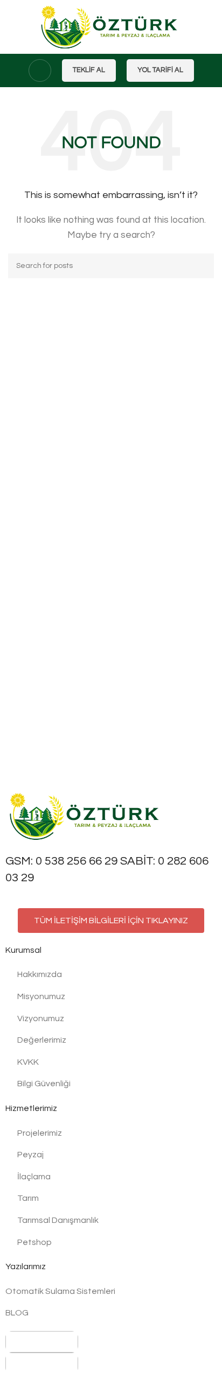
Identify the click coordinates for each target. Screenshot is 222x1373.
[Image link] (86, 815)
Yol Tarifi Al (160, 70)
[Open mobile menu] (40, 70)
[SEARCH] (201, 265)
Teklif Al (89, 70)
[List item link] (111, 975)
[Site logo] (111, 26)
